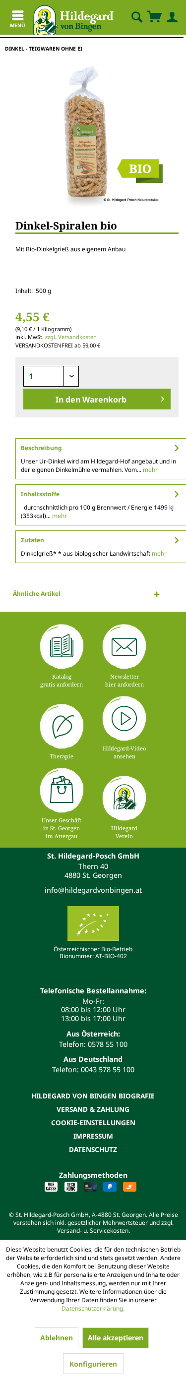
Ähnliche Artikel (37, 593)
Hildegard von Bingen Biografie (93, 1095)
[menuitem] (128, 17)
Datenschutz (93, 1149)
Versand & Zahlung (93, 1109)
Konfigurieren (93, 1364)
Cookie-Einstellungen (93, 1122)
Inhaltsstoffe (40, 494)
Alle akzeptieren (115, 1337)
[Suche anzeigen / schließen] (136, 17)
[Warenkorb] (154, 17)
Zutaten (32, 540)
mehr (149, 469)
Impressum (93, 1136)
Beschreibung (41, 448)
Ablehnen (56, 1337)
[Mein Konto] (170, 17)
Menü (17, 25)
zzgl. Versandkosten (71, 337)
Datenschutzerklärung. (93, 1308)
